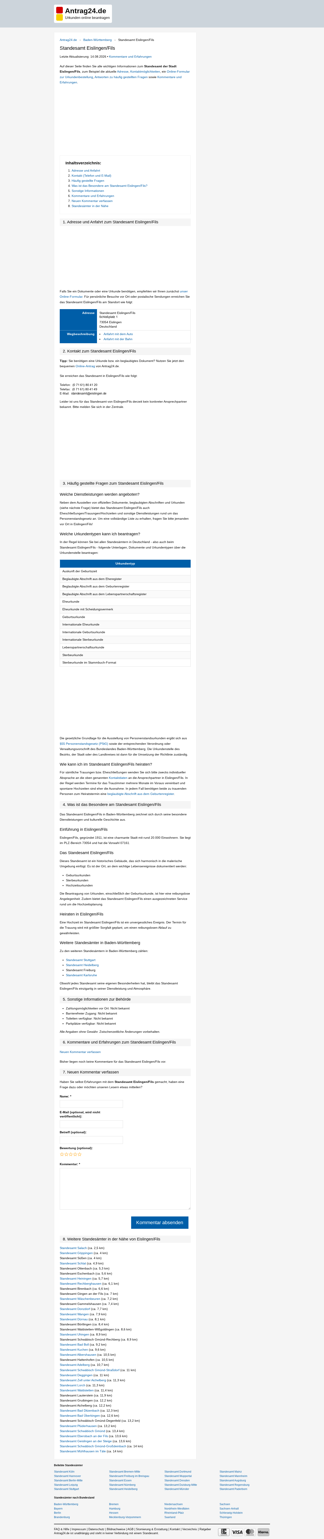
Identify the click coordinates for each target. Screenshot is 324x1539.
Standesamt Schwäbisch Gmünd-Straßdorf (90, 1370)
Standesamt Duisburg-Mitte (180, 1484)
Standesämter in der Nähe (90, 206)
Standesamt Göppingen (77, 1253)
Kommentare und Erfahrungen (130, 56)
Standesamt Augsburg (233, 1480)
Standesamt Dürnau (74, 1319)
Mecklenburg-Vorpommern (125, 1517)
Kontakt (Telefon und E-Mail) (91, 175)
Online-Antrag (85, 366)
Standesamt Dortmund (177, 1471)
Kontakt (175, 1529)
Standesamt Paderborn (233, 1489)
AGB (130, 1529)
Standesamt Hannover (67, 1476)
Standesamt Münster (176, 1489)
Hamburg (114, 1508)
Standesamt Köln (64, 1471)
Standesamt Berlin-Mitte (68, 1480)
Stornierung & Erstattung (152, 1529)
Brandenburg (62, 1517)
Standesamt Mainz (231, 1471)
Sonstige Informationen (88, 191)
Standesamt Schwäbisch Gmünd (83, 1431)
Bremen (114, 1504)
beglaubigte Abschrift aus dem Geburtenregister (140, 794)
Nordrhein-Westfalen (176, 1508)
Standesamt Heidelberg (82, 965)
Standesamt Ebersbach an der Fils (84, 1436)
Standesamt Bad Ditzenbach (80, 1410)
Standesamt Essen (120, 1480)
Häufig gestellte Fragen (88, 180)
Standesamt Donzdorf (75, 1309)
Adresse (122, 71)
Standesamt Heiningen (76, 1278)
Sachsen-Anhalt (229, 1508)
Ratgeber (205, 1529)
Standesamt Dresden (177, 1480)
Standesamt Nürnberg (122, 1484)
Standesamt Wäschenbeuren (80, 1299)
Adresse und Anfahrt (86, 170)
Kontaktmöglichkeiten (145, 71)
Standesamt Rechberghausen (81, 1283)
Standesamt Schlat (73, 1263)
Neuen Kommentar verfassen (92, 201)
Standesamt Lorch (73, 1385)
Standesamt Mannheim (233, 1476)
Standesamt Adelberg (75, 1365)
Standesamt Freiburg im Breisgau (129, 1476)
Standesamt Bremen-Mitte (124, 1471)
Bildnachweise (116, 1529)
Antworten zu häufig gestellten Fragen (121, 77)
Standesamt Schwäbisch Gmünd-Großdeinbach (93, 1446)
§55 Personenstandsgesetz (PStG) (84, 743)
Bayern (58, 1508)
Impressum (79, 1529)
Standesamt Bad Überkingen (80, 1415)
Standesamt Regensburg (235, 1484)
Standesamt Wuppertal (178, 1476)
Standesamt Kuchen (74, 1349)
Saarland (169, 1517)
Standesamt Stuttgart (80, 960)
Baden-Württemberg (97, 40)
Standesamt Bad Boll (75, 1344)
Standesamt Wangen (75, 1314)
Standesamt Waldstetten (77, 1390)
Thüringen (226, 1517)
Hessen (113, 1512)
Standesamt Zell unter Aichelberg (83, 1380)
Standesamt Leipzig (66, 1484)
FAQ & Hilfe (61, 1529)
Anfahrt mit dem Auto (118, 334)
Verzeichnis (189, 1529)
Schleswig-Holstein (231, 1512)
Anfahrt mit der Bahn (118, 339)
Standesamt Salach (74, 1248)
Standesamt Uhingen (75, 1334)
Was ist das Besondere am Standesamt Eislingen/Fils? (109, 185)
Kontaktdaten (118, 778)
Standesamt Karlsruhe (81, 975)
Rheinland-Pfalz (174, 1512)
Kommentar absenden (159, 1222)
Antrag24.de (68, 40)
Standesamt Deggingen (76, 1375)
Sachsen (225, 1504)
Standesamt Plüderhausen (79, 1426)
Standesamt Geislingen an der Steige (86, 1441)
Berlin (57, 1512)
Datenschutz (96, 1529)
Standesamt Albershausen (78, 1354)
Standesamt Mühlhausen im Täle (83, 1451)
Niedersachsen (173, 1504)
